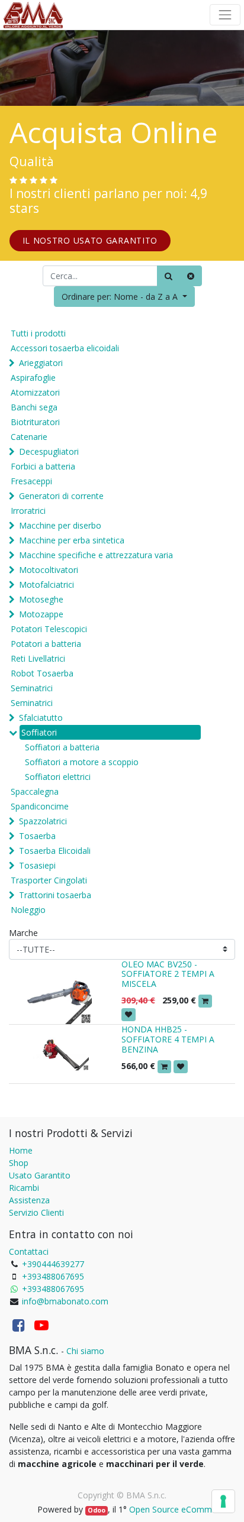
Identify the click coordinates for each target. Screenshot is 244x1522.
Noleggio (28, 909)
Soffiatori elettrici (58, 776)
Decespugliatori (49, 451)
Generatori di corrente (61, 495)
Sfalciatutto (41, 717)
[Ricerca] (168, 275)
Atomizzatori (35, 392)
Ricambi (24, 1187)
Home (21, 1150)
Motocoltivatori (48, 569)
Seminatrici (32, 688)
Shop (18, 1162)
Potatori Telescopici (49, 628)
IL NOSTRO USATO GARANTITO (90, 240)
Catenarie (29, 436)
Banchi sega (34, 407)
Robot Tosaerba (42, 673)
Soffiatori (39, 732)
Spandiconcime (40, 806)
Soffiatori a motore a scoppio (82, 762)
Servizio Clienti (36, 1212)
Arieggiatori (41, 362)
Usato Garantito (39, 1175)
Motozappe (41, 614)
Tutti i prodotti (38, 333)
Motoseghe (41, 599)
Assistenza (29, 1200)
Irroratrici (28, 510)
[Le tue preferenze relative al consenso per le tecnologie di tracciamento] (223, 1501)
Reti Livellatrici (38, 658)
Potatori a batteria (46, 643)
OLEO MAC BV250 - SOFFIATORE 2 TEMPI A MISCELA (167, 974)
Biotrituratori (35, 422)
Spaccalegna (35, 791)
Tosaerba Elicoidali (55, 850)
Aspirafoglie (33, 377)
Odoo (96, 1510)
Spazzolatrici (43, 821)
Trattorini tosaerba (55, 895)
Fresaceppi (31, 481)
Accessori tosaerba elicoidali (65, 348)
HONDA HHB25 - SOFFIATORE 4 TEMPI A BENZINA (167, 1039)
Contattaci (29, 1251)
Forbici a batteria (43, 466)
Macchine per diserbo (60, 525)
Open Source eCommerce (179, 1509)
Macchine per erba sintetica (71, 540)
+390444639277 (53, 1264)
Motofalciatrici (46, 584)
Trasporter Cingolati (49, 880)
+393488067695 (53, 1276)
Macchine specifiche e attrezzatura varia (96, 555)
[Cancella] (190, 275)
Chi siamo (85, 1350)
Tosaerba (37, 835)
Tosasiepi (37, 865)
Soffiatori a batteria (62, 747)
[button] (124, 296)
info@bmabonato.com (65, 1301)
